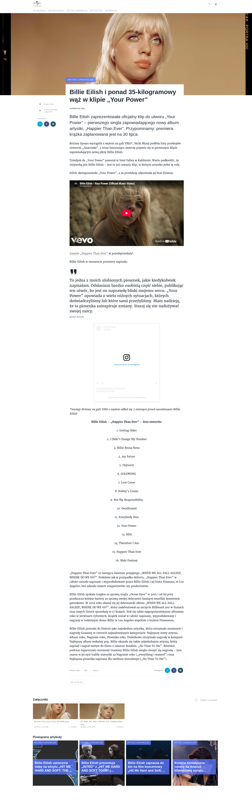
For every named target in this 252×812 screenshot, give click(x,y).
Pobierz (73, 727)
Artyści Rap (96, 11)
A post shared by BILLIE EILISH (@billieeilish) (127, 397)
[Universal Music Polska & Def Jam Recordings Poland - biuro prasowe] (37, 6)
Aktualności (39, 11)
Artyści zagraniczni (77, 11)
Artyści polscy (56, 11)
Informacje (111, 11)
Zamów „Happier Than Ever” (89, 253)
